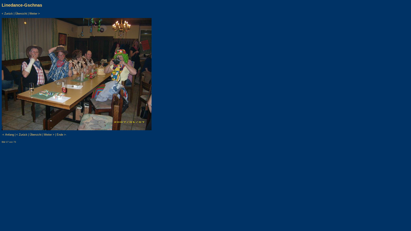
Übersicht (21, 13)
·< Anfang (8, 134)
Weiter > (34, 13)
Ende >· (62, 134)
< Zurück (7, 13)
